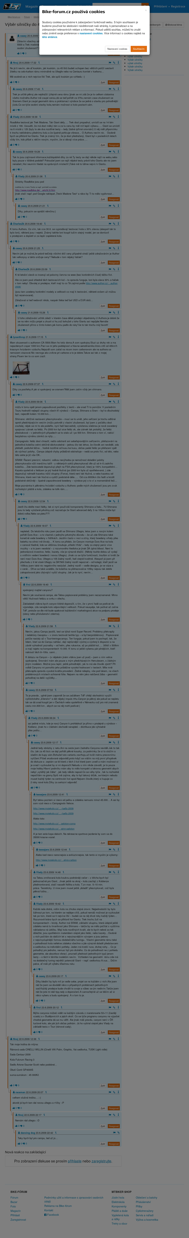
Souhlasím (139, 48)
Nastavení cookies (117, 48)
